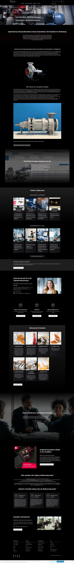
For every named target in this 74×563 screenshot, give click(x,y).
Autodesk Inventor (43, 346)
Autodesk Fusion (56, 346)
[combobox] (57, 3)
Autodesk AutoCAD (31, 346)
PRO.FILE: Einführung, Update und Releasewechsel (30, 246)
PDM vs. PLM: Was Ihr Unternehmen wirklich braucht (54, 215)
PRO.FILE (27, 546)
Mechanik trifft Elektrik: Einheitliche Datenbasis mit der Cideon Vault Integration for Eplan (42, 247)
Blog (14, 549)
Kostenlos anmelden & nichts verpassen (46, 464)
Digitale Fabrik (40, 544)
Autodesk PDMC (19, 346)
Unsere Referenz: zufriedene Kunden (37, 413)
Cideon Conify (28, 549)
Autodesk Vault (43, 371)
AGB (50, 547)
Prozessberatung (40, 550)
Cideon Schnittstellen (29, 547)
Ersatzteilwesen (40, 549)
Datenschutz (52, 544)
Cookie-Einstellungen (53, 550)
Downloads (15, 550)
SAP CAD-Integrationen (29, 544)
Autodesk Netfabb (19, 371)
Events (14, 546)
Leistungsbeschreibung (53, 549)
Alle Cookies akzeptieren (60, 561)
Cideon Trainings (15, 544)
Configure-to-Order (40, 547)
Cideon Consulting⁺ (40, 546)
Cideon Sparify (28, 550)
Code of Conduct (52, 546)
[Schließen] (73, 561)
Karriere (14, 547)
